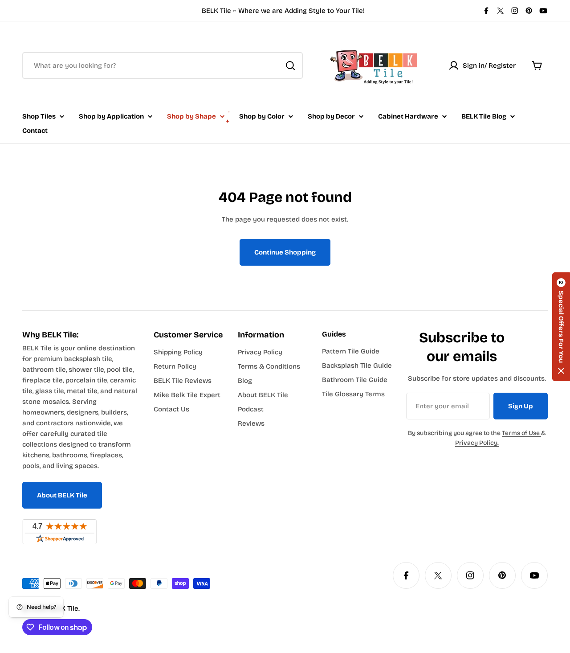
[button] (561, 326)
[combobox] (162, 65)
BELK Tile (63, 608)
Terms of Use (521, 433)
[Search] (290, 65)
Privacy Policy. (477, 443)
